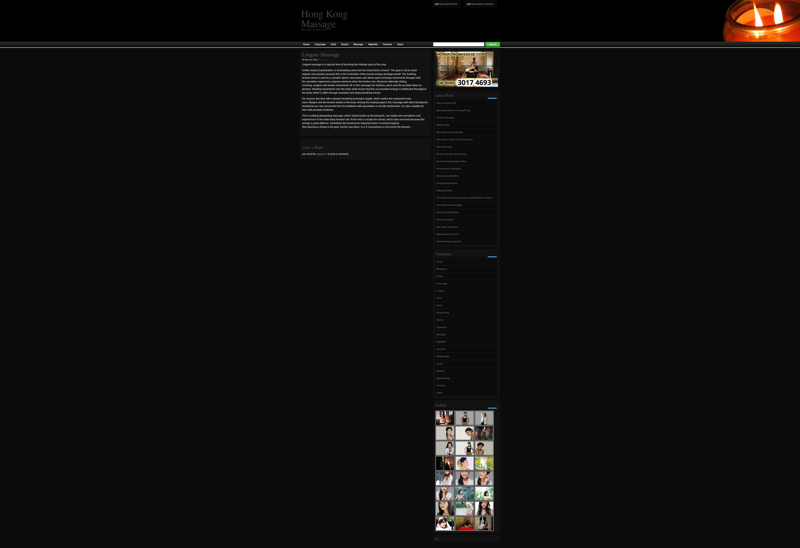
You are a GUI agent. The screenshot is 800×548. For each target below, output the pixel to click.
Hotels (440, 320)
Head (439, 305)
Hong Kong (442, 312)
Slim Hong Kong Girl (447, 234)
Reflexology (443, 125)
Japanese (441, 327)
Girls (439, 298)
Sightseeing (443, 378)
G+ (437, 538)
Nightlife (441, 341)
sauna (439, 363)
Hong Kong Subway (447, 212)
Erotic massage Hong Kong (451, 154)
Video (439, 392)
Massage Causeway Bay (449, 132)
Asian (439, 261)
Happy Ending (444, 190)
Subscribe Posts (448, 4)
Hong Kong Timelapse (448, 168)
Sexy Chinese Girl (446, 103)
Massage (323, 60)
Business (441, 269)
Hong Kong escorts (447, 183)
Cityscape (441, 283)
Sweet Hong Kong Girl (448, 241)
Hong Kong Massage (324, 18)
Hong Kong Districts (447, 176)
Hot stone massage (447, 227)
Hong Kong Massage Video (451, 161)
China (439, 276)
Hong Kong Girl (445, 219)
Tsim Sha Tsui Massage (449, 205)
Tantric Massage (445, 117)
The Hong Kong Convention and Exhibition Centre (464, 197)
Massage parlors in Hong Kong (453, 110)
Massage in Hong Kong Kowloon (454, 139)
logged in (321, 154)
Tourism (440, 385)
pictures (440, 349)
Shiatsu (440, 371)
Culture (440, 291)
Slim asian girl (444, 146)
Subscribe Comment (482, 4)
